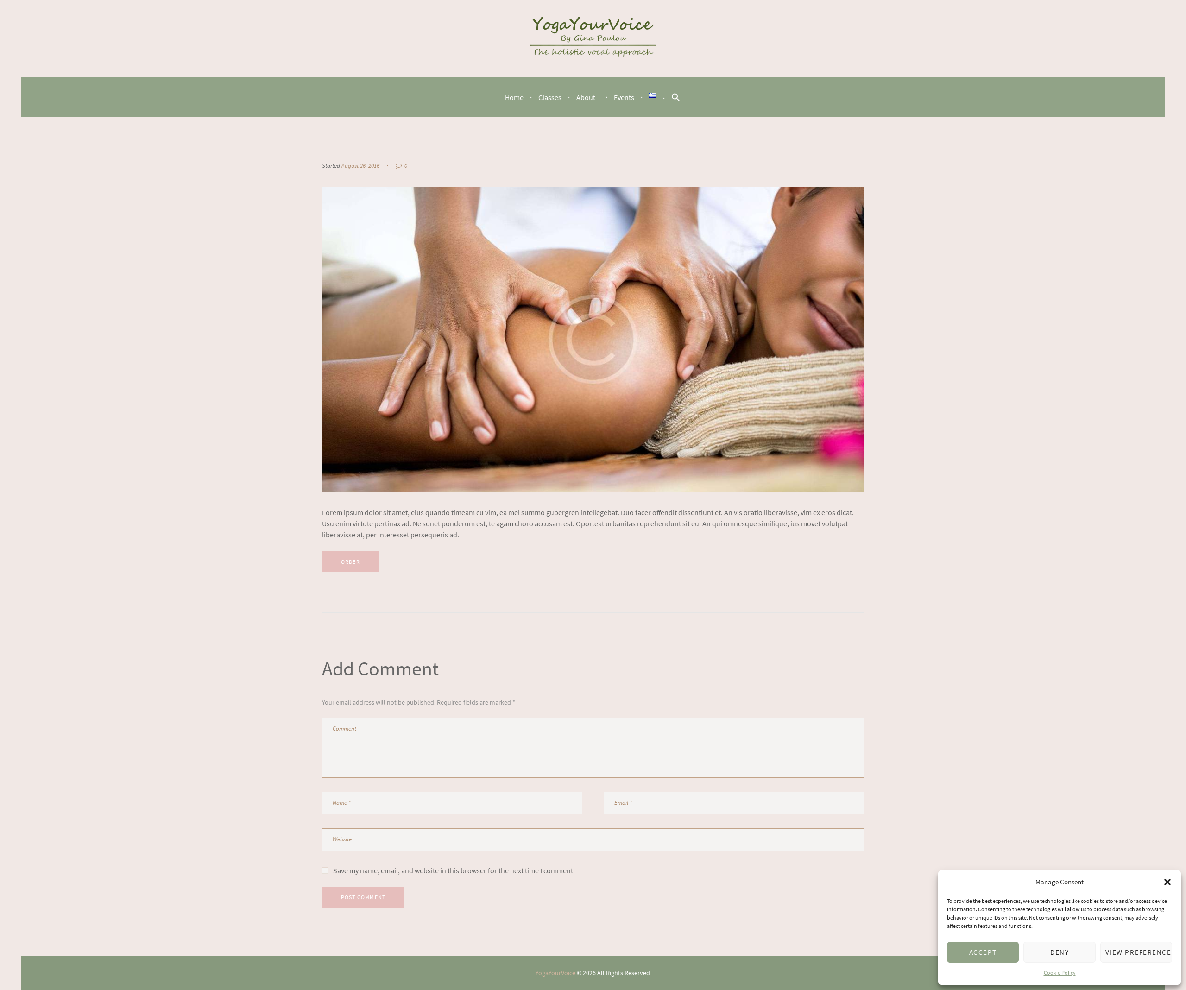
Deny (1059, 952)
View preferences (1138, 952)
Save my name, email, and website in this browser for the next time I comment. (454, 870)
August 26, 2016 (360, 166)
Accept (983, 952)
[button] (1167, 882)
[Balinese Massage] (593, 339)
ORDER (350, 561)
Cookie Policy (1060, 972)
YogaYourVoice (555, 973)
